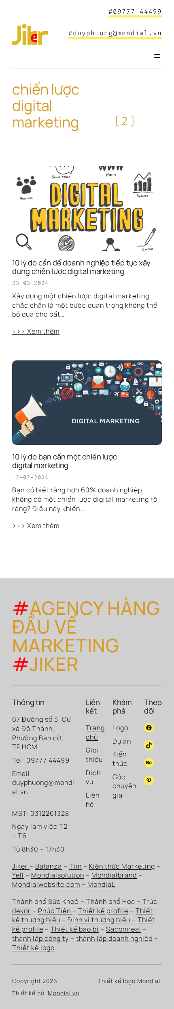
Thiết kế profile (103, 910)
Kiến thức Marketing (122, 866)
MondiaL (101, 884)
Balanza (48, 866)
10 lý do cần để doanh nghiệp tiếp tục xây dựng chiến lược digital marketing (81, 267)
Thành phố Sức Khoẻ (45, 901)
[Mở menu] (157, 56)
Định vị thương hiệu (100, 919)
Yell (18, 875)
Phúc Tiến (55, 910)
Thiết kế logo (33, 947)
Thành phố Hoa (111, 901)
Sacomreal (123, 929)
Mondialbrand (114, 875)
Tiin (75, 866)
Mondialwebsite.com (46, 884)
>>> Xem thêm (35, 331)
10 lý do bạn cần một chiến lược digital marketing (64, 461)
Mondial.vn (63, 993)
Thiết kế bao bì (75, 929)
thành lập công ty (40, 938)
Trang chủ (95, 732)
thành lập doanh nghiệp (114, 938)
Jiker (21, 866)
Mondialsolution (57, 875)
